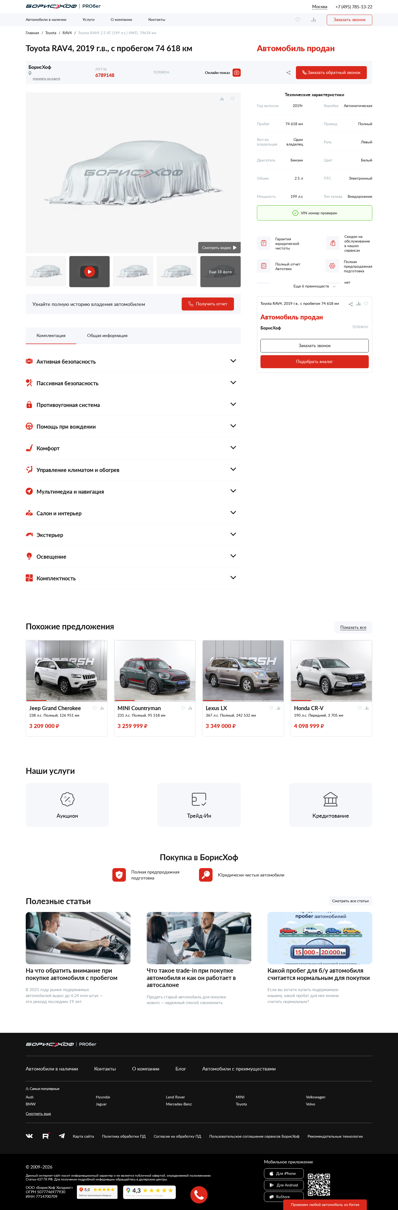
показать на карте (46, 78)
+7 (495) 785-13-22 (353, 7)
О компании (121, 19)
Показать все (353, 627)
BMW (31, 1104)
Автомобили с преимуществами (239, 1068)
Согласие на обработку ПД (177, 1136)
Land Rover (175, 1097)
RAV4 (67, 32)
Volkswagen (315, 1097)
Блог (180, 1068)
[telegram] (62, 1136)
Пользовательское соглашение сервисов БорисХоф (254, 1136)
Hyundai (103, 1097)
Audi (29, 1097)
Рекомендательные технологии (335, 1136)
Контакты (156, 19)
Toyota (50, 32)
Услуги (88, 19)
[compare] (313, 20)
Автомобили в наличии (46, 19)
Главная (32, 32)
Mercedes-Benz (179, 1104)
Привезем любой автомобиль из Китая (325, 1204)
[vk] (29, 1136)
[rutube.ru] (46, 1136)
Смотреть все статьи (350, 900)
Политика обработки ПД (124, 1136)
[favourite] (297, 20)
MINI (240, 1097)
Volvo (310, 1104)
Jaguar (101, 1104)
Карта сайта (83, 1136)
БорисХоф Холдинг (54, 1187)
